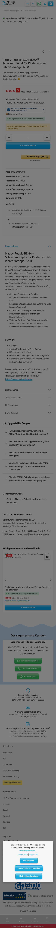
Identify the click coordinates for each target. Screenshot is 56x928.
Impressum (7, 753)
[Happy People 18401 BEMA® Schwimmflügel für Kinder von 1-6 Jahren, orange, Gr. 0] (28, 36)
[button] (35, 158)
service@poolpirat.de (30, 661)
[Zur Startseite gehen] (8, 3)
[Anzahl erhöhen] (47, 137)
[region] (28, 36)
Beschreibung (11, 246)
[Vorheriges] (43, 51)
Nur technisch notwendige (29, 868)
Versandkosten (44, 902)
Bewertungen (11, 413)
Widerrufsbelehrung (11, 770)
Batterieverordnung (11, 776)
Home (7, 922)
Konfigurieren (28, 860)
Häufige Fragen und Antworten (16, 798)
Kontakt (6, 810)
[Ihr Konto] (44, 3)
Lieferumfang (11, 405)
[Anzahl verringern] (9, 137)
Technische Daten (13, 397)
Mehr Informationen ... (28, 851)
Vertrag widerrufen (12, 782)
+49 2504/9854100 (29, 668)
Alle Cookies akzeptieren (29, 876)
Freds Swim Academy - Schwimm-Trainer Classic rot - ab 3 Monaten (28, 588)
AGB (4, 759)
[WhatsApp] (39, 3)
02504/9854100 (18, 700)
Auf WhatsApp (30, 676)
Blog (4, 828)
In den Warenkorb (28, 145)
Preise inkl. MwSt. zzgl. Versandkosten (25, 102)
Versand (6, 816)
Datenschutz (8, 764)
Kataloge (6, 822)
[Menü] (27, 3)
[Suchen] (33, 3)
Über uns (6, 804)
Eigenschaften (11, 390)
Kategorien (21, 922)
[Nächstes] (49, 51)
